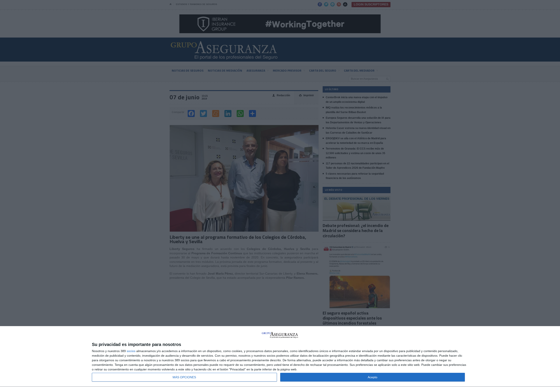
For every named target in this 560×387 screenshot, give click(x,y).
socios (131, 351)
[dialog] (280, 356)
